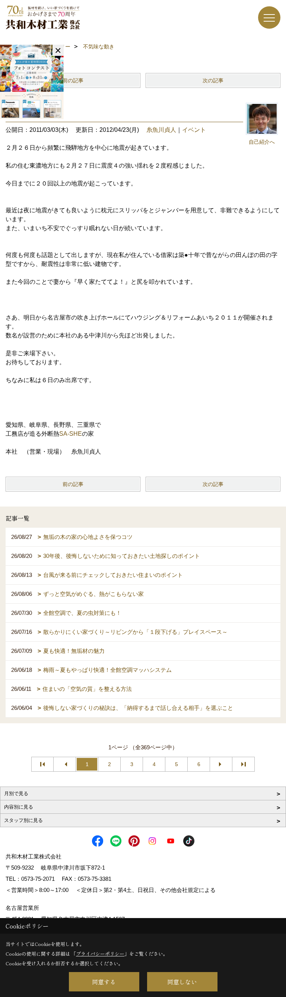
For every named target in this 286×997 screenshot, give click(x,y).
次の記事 (213, 80)
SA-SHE (70, 434)
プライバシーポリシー (100, 953)
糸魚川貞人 (161, 130)
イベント (194, 130)
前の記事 (73, 80)
